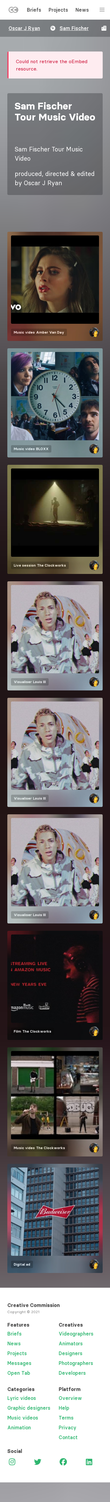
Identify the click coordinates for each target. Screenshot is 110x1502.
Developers (72, 1373)
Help (64, 1408)
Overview (70, 1398)
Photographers (76, 1363)
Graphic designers (28, 1408)
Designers (70, 1353)
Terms (66, 1418)
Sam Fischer (74, 28)
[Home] (13, 11)
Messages (19, 1363)
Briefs (34, 10)
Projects (58, 10)
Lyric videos (21, 1398)
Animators (71, 1343)
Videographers (76, 1334)
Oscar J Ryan (24, 28)
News (82, 10)
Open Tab (18, 1373)
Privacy (67, 1427)
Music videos (22, 1418)
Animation (19, 1427)
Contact (68, 1437)
